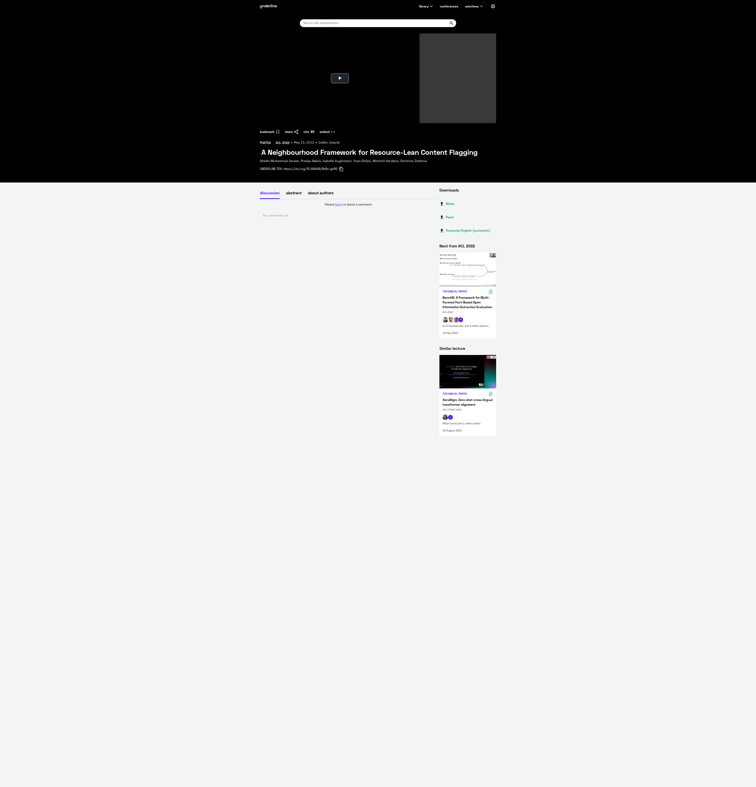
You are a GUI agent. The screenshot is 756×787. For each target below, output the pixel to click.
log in (339, 204)
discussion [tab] (270, 192)
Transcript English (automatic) (468, 230)
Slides (450, 204)
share (289, 132)
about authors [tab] (321, 192)
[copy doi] (343, 169)
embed (325, 132)
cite (306, 132)
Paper (450, 217)
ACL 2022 (466, 245)
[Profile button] (493, 6)
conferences (449, 6)
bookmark (267, 132)
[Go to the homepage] (268, 6)
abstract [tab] (294, 192)
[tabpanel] (348, 210)
